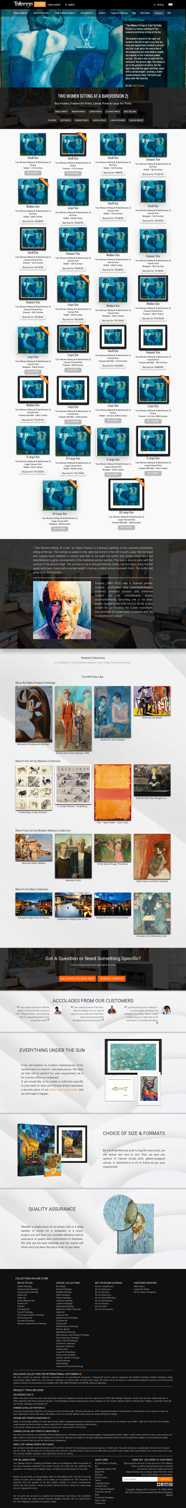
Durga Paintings (63, 1360)
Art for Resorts (102, 1303)
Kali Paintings (62, 1363)
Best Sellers (145, 12)
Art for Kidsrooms (103, 1295)
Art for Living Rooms (104, 1286)
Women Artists (63, 1329)
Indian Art (21, 1298)
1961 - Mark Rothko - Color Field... (113, 822)
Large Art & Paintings (65, 1352)
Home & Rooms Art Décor (65, 12)
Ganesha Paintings (64, 1300)
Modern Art (22, 1303)
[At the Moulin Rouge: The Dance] (112, 848)
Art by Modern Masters (84, 662)
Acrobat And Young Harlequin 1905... (73, 753)
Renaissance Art (24, 1318)
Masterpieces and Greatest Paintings (72, 1335)
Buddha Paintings (64, 1292)
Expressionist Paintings (27, 1289)
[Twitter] (158, 1485)
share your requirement (64, 1089)
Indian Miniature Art (26, 1300)
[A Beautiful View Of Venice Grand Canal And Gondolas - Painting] (112, 904)
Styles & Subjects (20, 12)
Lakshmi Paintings (64, 1303)
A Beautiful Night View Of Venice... (34, 917)
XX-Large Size (73, 458)
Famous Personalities (66, 1355)
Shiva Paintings (63, 1295)
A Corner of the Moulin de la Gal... (152, 936)
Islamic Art (22, 1295)
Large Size (73, 208)
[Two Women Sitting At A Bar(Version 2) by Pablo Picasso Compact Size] (153, 145)
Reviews (98, 1474)
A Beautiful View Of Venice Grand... (112, 917)
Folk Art (20, 1306)
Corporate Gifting (141, 1289)
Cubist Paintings (24, 1286)
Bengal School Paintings (67, 1318)
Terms (98, 1480)
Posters (102, 12)
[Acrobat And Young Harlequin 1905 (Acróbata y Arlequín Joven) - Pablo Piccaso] (73, 718)
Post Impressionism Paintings (30, 1315)
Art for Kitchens (102, 1292)
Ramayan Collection (65, 1346)
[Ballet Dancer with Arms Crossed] (152, 856)
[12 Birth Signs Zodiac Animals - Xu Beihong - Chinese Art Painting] (34, 787)
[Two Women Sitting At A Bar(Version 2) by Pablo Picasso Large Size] (73, 192)
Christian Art (61, 1320)
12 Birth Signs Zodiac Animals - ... (34, 812)
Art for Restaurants (103, 1300)
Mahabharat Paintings (66, 1332)
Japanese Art (62, 1315)
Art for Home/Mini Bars (105, 1298)
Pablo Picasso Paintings (118, 662)
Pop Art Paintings (25, 1312)
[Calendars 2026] (32, 1395)
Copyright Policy (102, 1483)
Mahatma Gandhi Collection (68, 1309)
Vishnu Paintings (63, 1298)
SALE (169, 12)
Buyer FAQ (99, 1472)
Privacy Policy (101, 1486)
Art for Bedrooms (103, 1289)
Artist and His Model (152, 717)
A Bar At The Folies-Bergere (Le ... (152, 798)
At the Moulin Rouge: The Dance (113, 864)
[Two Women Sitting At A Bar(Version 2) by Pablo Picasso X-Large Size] (33, 440)
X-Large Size (33, 457)
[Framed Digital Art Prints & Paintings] (58, 1431)
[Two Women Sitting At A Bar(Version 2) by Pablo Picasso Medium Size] (113, 239)
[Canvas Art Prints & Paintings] (49, 1418)
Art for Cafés (101, 1306)
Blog (134, 12)
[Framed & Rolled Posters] (44, 1408)
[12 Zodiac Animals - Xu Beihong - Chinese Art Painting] (73, 784)
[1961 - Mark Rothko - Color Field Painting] (112, 792)
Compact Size (153, 159)
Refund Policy (101, 1477)
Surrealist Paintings (26, 1320)
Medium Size (33, 206)
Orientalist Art (23, 1309)
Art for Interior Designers (145, 1292)
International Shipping (104, 1489)
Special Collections (41, 12)
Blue (100, 662)
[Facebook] (162, 1485)
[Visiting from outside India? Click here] (80, 1374)
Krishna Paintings (64, 1289)
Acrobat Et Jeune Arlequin (112, 740)
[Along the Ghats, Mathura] (34, 847)
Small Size (33, 158)
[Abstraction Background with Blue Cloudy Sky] (34, 714)
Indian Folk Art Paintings (67, 1340)
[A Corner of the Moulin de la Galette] (152, 913)
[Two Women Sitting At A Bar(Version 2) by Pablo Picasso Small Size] (33, 144)
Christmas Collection (65, 1343)
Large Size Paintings (119, 12)
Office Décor (139, 1286)
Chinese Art (61, 1323)
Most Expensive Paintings (67, 1338)
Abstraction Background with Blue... (33, 744)
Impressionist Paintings (27, 1292)
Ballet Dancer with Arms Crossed (152, 881)
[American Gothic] (73, 856)
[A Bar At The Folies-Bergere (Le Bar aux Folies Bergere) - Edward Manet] (152, 780)
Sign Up (57, 4)
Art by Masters (87, 12)
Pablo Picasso (138, 85)
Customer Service (103, 1492)
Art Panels (60, 1286)
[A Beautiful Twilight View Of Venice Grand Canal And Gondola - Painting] (73, 905)
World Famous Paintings (67, 1326)
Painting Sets (62, 1349)
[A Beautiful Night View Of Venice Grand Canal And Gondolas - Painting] (34, 904)
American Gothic (73, 880)
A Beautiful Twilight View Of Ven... (73, 919)
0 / (158, 4)
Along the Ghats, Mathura (34, 863)
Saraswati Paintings (65, 1306)
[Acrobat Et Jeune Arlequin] (112, 712)
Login (50, 4)
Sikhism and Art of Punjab (67, 1358)
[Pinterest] (171, 1485)
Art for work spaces (104, 1309)
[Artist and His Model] (152, 700)
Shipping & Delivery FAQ (105, 1469)
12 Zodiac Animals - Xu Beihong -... (73, 806)
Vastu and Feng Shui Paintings (69, 1366)
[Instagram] (167, 1485)
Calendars (159, 12)
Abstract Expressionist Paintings (31, 1323)
